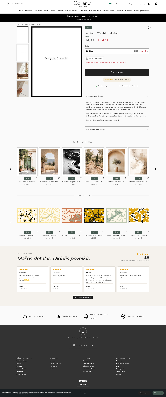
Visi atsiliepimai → (83, 297)
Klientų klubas (120, 369)
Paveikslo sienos (109, 11)
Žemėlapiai (83, 11)
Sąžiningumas (87, 371)
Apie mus (52, 361)
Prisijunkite (119, 361)
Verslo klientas (120, 371)
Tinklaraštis (86, 361)
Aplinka (52, 369)
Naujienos (38, 11)
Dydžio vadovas (95, 58)
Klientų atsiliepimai (55, 363)
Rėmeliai (120, 11)
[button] (9, 3)
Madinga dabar (49, 11)
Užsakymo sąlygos (88, 366)
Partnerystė (53, 366)
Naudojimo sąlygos (89, 369)
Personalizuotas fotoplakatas (67, 11)
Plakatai (20, 11)
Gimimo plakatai (95, 11)
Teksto (87, 36)
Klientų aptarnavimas (141, 11)
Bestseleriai (29, 11)
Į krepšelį (118, 72)
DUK (117, 366)
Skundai (118, 374)
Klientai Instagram (88, 363)
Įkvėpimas (128, 11)
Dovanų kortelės (84, 345)
